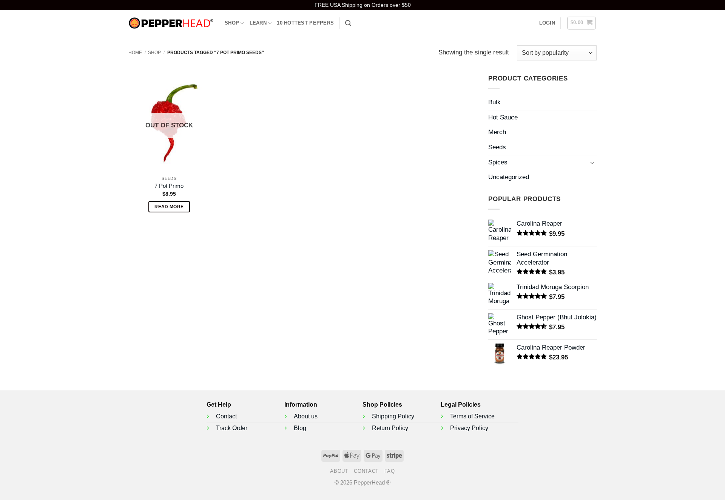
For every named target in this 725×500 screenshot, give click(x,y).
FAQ (389, 471)
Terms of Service (472, 416)
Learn (258, 23)
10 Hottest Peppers (305, 23)
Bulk (494, 102)
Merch (497, 132)
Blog (300, 428)
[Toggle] (592, 162)
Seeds (497, 147)
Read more (169, 206)
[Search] (348, 23)
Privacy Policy (469, 428)
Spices (498, 162)
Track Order (231, 428)
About (339, 471)
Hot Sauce (503, 117)
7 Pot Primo (169, 186)
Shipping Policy (393, 416)
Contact (226, 416)
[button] (547, 23)
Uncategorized (508, 177)
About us (306, 416)
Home (135, 52)
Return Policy (390, 428)
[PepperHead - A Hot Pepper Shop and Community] (170, 23)
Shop (232, 23)
